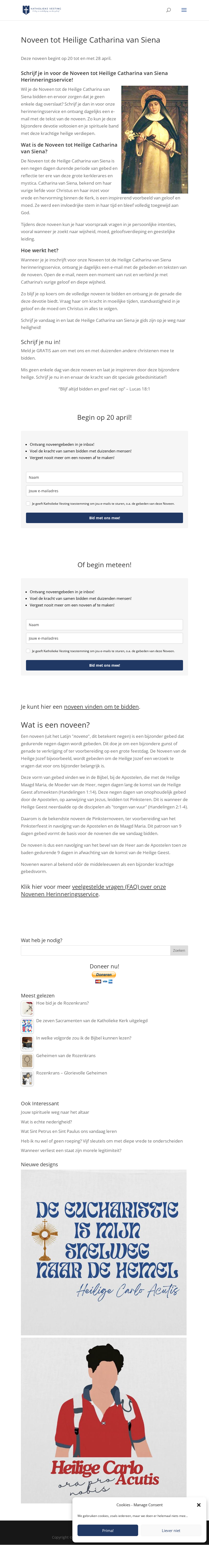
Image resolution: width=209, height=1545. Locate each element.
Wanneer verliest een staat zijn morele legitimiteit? (71, 1150)
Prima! (108, 1530)
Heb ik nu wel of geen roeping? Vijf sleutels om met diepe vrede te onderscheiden (102, 1141)
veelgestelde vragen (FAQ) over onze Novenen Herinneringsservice (93, 890)
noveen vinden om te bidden (101, 706)
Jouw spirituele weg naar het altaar (55, 1112)
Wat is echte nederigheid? (46, 1122)
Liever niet (171, 1530)
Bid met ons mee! (104, 517)
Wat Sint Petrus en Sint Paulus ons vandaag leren (69, 1131)
